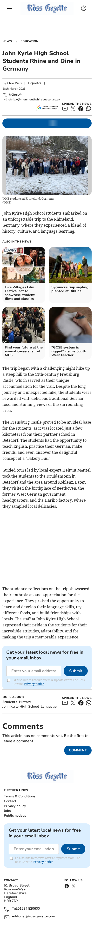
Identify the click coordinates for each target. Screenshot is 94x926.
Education (29, 41)
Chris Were (14, 83)
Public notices (15, 815)
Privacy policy (15, 806)
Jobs (7, 810)
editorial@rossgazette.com (33, 916)
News (7, 41)
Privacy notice (34, 684)
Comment (78, 750)
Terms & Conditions (19, 796)
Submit (75, 671)
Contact (10, 801)
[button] (9, 8)
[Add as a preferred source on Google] (47, 107)
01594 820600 (29, 909)
